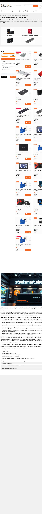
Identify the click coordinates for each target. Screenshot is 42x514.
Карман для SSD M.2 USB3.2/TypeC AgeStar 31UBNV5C (22, 116)
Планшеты (16, 11)
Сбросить (4, 76)
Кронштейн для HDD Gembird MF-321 (22, 59)
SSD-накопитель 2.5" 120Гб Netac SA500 (23, 170)
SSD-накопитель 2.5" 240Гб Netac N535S (23, 189)
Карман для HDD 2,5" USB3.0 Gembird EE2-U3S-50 (23, 98)
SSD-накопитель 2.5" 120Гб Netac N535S (23, 134)
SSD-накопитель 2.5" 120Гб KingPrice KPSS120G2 (22, 152)
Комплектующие (31, 11)
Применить (13, 76)
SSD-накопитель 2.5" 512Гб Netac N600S (23, 225)
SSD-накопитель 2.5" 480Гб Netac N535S (23, 244)
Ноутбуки (23, 11)
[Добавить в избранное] (30, 53)
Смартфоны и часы (7, 11)
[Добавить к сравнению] (30, 55)
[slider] (2, 53)
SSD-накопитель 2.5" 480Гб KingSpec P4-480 (23, 207)
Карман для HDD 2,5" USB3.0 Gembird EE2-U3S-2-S (23, 79)
